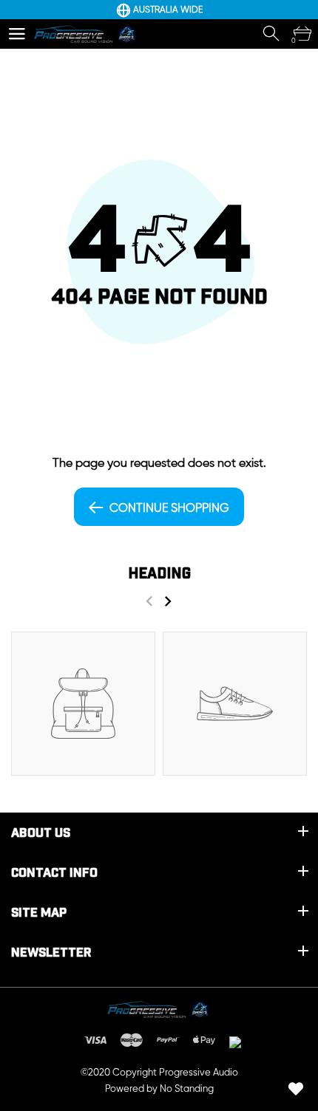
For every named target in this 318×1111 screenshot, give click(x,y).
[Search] (272, 34)
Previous (149, 601)
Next (167, 601)
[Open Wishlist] (296, 1089)
